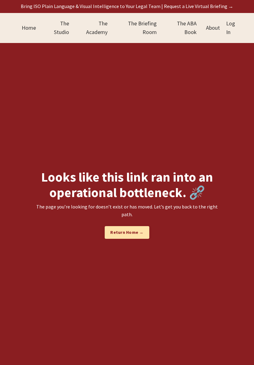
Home (29, 27)
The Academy (96, 28)
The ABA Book (187, 28)
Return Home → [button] (126, 232)
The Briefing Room (142, 28)
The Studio (61, 28)
